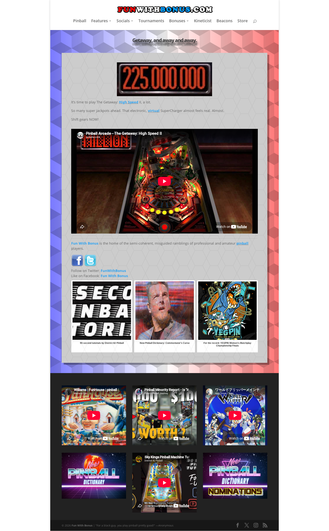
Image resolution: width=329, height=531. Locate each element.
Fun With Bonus (84, 243)
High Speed (128, 102)
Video (136, 44)
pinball (242, 243)
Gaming (163, 44)
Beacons (224, 21)
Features (99, 21)
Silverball (190, 44)
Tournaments (151, 21)
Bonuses (177, 21)
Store (242, 21)
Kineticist (203, 21)
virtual (154, 110)
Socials (123, 21)
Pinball (79, 21)
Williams (177, 44)
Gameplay (149, 44)
